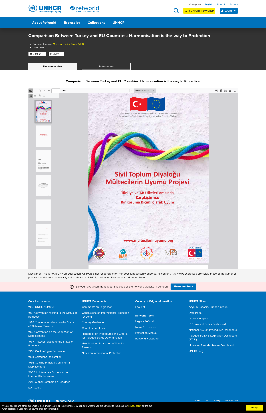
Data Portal (195, 313)
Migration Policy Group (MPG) (68, 44)
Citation (37, 54)
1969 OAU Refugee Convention (47, 351)
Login (228, 10)
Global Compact (198, 318)
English (208, 4)
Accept (254, 407)
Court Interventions (93, 328)
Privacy (217, 400)
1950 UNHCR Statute (41, 307)
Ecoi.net (140, 307)
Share (56, 54)
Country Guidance (93, 322)
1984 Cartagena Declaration (45, 357)
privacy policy (134, 406)
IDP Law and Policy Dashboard (207, 324)
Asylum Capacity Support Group (208, 307)
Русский (234, 4)
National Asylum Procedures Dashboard (213, 330)
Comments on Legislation (97, 307)
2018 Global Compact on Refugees (49, 382)
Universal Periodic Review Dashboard (211, 345)
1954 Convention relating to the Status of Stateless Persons (51, 324)
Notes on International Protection (101, 353)
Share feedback (183, 286)
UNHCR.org (196, 351)
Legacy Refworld (145, 321)
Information (106, 66)
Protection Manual (146, 333)
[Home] (63, 9)
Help (207, 400)
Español (221, 4)
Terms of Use (231, 400)
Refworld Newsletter (147, 338)
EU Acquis (34, 387)
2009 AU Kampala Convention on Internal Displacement (48, 374)
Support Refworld (201, 10)
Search (176, 10)
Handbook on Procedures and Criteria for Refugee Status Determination (104, 335)
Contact (196, 400)
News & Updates (145, 327)
